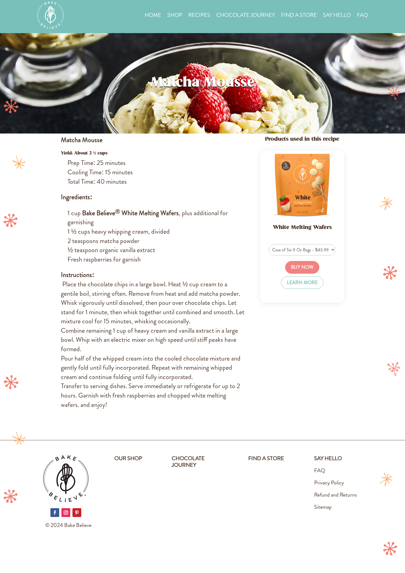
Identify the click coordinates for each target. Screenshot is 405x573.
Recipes (199, 16)
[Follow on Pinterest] (76, 512)
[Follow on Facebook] (54, 512)
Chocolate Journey (245, 16)
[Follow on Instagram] (65, 512)
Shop (174, 16)
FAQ (362, 16)
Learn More (302, 282)
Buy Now (302, 267)
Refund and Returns (335, 495)
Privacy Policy (329, 483)
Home (153, 16)
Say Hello (337, 16)
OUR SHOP (128, 458)
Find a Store (299, 16)
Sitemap (323, 507)
